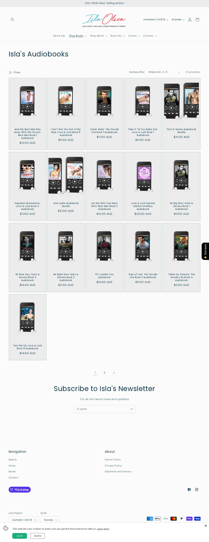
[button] (12, 19)
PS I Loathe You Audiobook (104, 276)
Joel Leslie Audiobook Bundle (66, 205)
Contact (13, 477)
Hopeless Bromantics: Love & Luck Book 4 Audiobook (27, 206)
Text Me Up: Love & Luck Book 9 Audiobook (27, 347)
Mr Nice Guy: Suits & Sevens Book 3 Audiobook (28, 277)
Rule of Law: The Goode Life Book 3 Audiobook (143, 276)
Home (12, 465)
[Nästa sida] (114, 373)
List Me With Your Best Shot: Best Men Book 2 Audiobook (104, 206)
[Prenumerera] (131, 409)
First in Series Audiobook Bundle (181, 131)
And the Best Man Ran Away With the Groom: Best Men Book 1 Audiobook (27, 134)
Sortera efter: (137, 72)
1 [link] (95, 372)
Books (12, 471)
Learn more (103, 528)
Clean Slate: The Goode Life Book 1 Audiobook (104, 131)
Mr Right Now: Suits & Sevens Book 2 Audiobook (66, 277)
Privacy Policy (113, 465)
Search (13, 459)
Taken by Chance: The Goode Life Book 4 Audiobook (181, 277)
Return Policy (113, 459)
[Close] (205, 525)
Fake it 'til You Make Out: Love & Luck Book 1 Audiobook (143, 132)
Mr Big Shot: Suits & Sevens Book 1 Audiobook (181, 206)
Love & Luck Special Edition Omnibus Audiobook (143, 206)
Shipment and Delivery (118, 471)
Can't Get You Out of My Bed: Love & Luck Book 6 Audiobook (66, 132)
